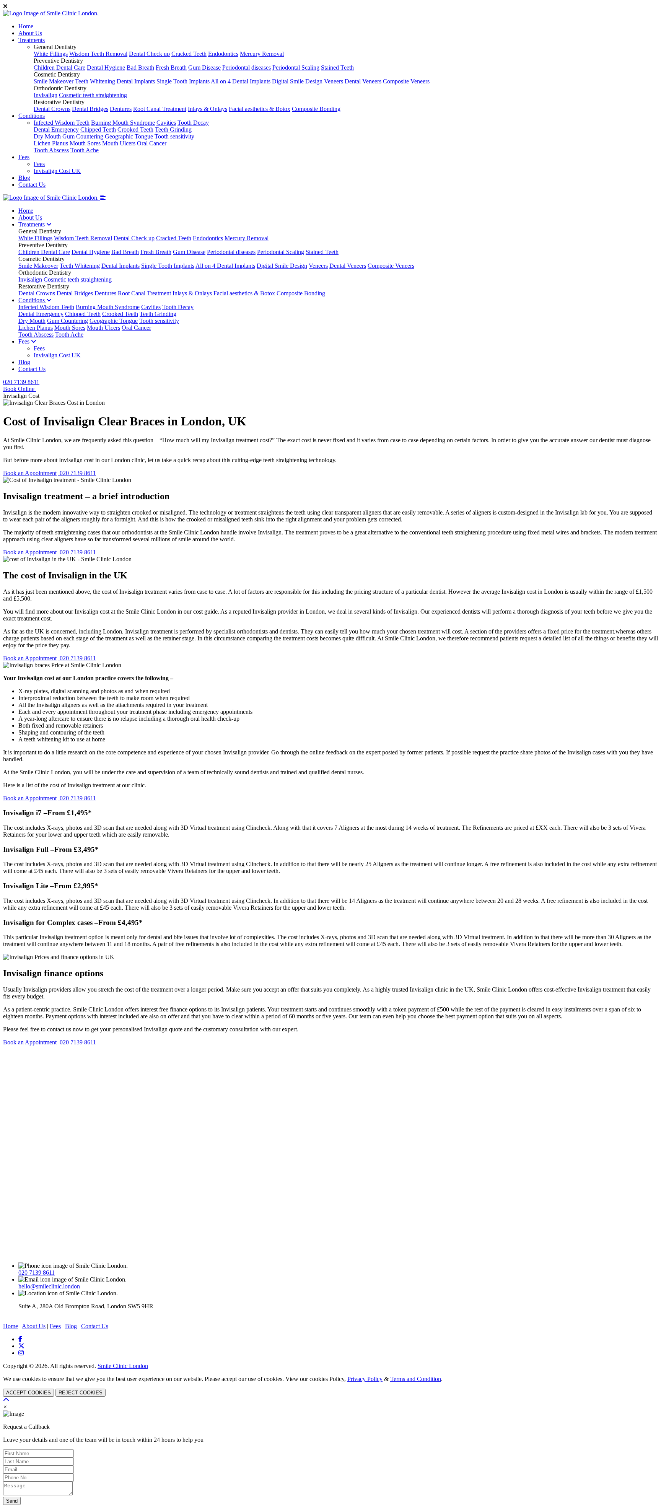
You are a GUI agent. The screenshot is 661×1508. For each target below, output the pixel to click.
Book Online (19, 389)
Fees (23, 157)
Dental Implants (136, 81)
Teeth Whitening (95, 81)
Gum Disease (204, 67)
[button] (103, 197)
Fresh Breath (171, 67)
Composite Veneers (406, 81)
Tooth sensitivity (174, 136)
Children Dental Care (59, 67)
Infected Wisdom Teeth (62, 122)
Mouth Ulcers (118, 143)
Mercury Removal (262, 53)
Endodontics (223, 53)
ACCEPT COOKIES (28, 1393)
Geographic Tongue (129, 136)
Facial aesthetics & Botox (259, 109)
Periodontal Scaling (295, 67)
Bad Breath (140, 67)
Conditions (31, 115)
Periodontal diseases (246, 67)
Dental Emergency (56, 129)
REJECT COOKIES (81, 1393)
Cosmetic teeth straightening (93, 95)
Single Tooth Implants (183, 81)
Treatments (31, 40)
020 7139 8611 (21, 382)
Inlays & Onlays (207, 109)
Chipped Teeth (98, 129)
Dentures (121, 109)
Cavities (166, 122)
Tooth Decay (193, 122)
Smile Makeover (53, 81)
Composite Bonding (316, 109)
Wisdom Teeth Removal (98, 53)
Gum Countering (82, 136)
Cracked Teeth (189, 53)
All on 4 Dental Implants (240, 81)
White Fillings (51, 53)
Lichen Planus (51, 143)
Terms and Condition (415, 1379)
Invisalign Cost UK (57, 171)
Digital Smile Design (297, 81)
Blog (24, 177)
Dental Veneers (363, 81)
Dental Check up (149, 53)
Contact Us (32, 184)
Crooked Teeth (135, 129)
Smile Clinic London (123, 1366)
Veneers (333, 81)
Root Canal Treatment (159, 109)
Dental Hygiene (106, 67)
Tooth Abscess (51, 150)
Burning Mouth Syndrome (123, 122)
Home (25, 26)
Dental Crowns (52, 109)
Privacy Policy (365, 1379)
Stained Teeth (337, 67)
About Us (30, 33)
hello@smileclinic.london (49, 1286)
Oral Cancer (151, 143)
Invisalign (45, 95)
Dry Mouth (47, 136)
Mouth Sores (85, 143)
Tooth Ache (84, 150)
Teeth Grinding (173, 129)
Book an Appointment (30, 473)
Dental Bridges (90, 109)
